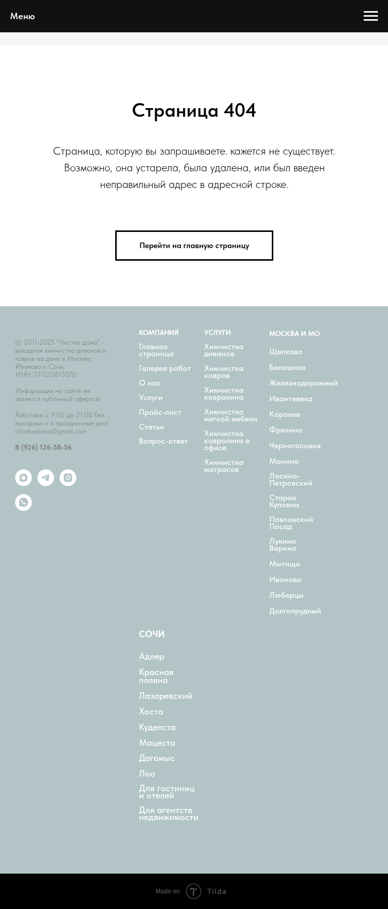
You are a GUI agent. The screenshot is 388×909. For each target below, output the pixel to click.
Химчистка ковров (224, 372)
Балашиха (287, 367)
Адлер (151, 656)
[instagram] (68, 483)
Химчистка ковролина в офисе (227, 440)
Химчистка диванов (224, 350)
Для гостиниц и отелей (167, 792)
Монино (284, 461)
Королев (284, 414)
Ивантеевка (291, 398)
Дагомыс (157, 758)
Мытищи (284, 563)
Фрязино (285, 430)
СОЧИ (152, 634)
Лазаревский (165, 696)
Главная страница (156, 350)
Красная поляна (156, 676)
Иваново (285, 579)
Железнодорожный (303, 383)
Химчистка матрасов (224, 466)
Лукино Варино (283, 545)
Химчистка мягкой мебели (231, 415)
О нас (150, 383)
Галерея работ (165, 368)
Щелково (286, 351)
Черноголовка (295, 445)
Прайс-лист (160, 412)
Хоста (151, 711)
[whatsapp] (23, 508)
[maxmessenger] (23, 483)
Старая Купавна (284, 501)
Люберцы (286, 595)
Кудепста (157, 727)
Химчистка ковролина (224, 394)
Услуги (151, 397)
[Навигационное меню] (371, 16)
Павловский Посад (291, 523)
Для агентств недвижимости (169, 813)
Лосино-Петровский (291, 479)
